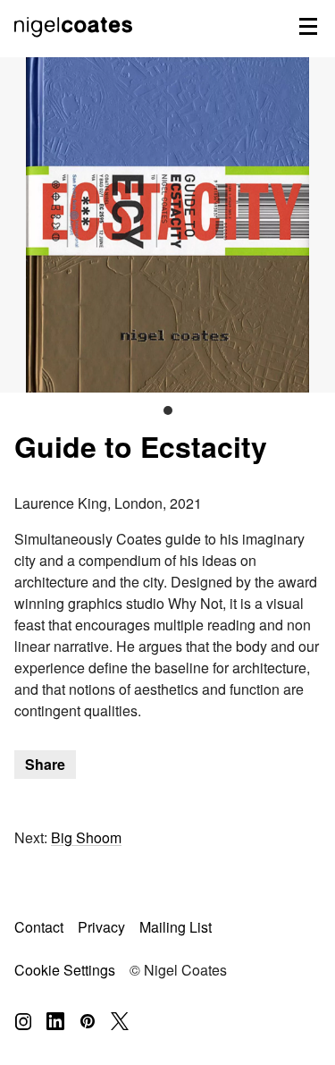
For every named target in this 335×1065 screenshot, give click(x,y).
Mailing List (175, 927)
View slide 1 (167, 410)
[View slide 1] (167, 225)
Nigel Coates (75, 45)
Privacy (101, 927)
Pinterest (87, 1021)
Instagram (23, 1021)
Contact (38, 927)
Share (45, 764)
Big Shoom (86, 837)
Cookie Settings (64, 969)
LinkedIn (55, 1021)
